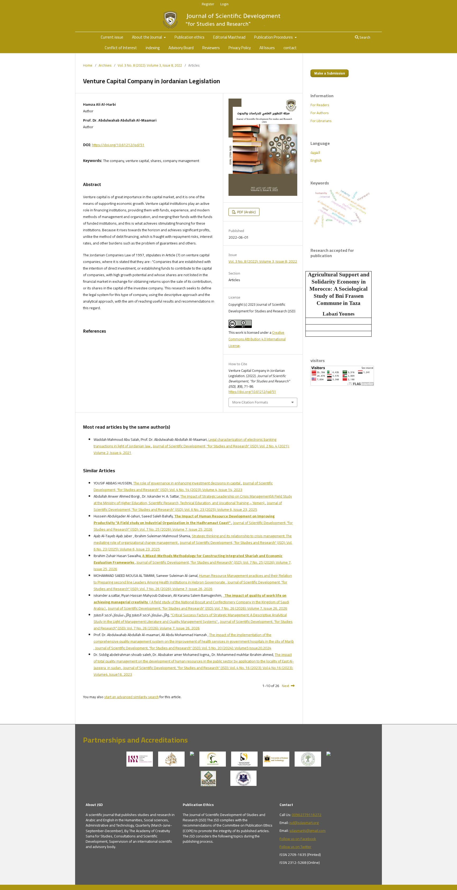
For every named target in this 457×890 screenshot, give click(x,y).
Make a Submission (329, 73)
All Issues (267, 48)
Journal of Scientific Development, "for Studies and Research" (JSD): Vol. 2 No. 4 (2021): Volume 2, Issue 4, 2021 (191, 449)
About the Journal (147, 37)
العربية (315, 152)
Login (224, 4)
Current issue (112, 37)
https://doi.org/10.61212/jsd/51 (118, 144)
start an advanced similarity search (131, 696)
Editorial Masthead (229, 37)
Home (87, 65)
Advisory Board (181, 48)
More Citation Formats (250, 402)
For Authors (319, 113)
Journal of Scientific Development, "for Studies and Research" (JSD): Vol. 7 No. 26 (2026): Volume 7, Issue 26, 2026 (190, 585)
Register (208, 4)
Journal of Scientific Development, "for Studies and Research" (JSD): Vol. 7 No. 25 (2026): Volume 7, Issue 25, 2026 (193, 526)
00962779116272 (306, 814)
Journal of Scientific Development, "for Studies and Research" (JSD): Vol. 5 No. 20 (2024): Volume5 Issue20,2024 (183, 648)
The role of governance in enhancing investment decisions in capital (187, 483)
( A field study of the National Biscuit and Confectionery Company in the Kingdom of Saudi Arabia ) (191, 602)
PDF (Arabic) (246, 212)
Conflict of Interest (121, 48)
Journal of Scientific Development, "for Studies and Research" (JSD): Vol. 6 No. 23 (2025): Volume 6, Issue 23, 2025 (188, 506)
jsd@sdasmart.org (304, 822)
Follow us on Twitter (295, 846)
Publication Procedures (274, 37)
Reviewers (211, 48)
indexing (153, 48)
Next (285, 685)
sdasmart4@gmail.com (307, 830)
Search (364, 37)
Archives (105, 65)
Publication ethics (189, 37)
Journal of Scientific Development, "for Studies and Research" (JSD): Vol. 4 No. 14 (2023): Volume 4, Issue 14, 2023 (183, 486)
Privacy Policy (240, 48)
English (316, 160)
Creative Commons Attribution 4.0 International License (257, 339)
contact (290, 48)
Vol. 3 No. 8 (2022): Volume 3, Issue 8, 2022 (150, 65)
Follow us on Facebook (298, 838)
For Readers (319, 105)
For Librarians (320, 121)
